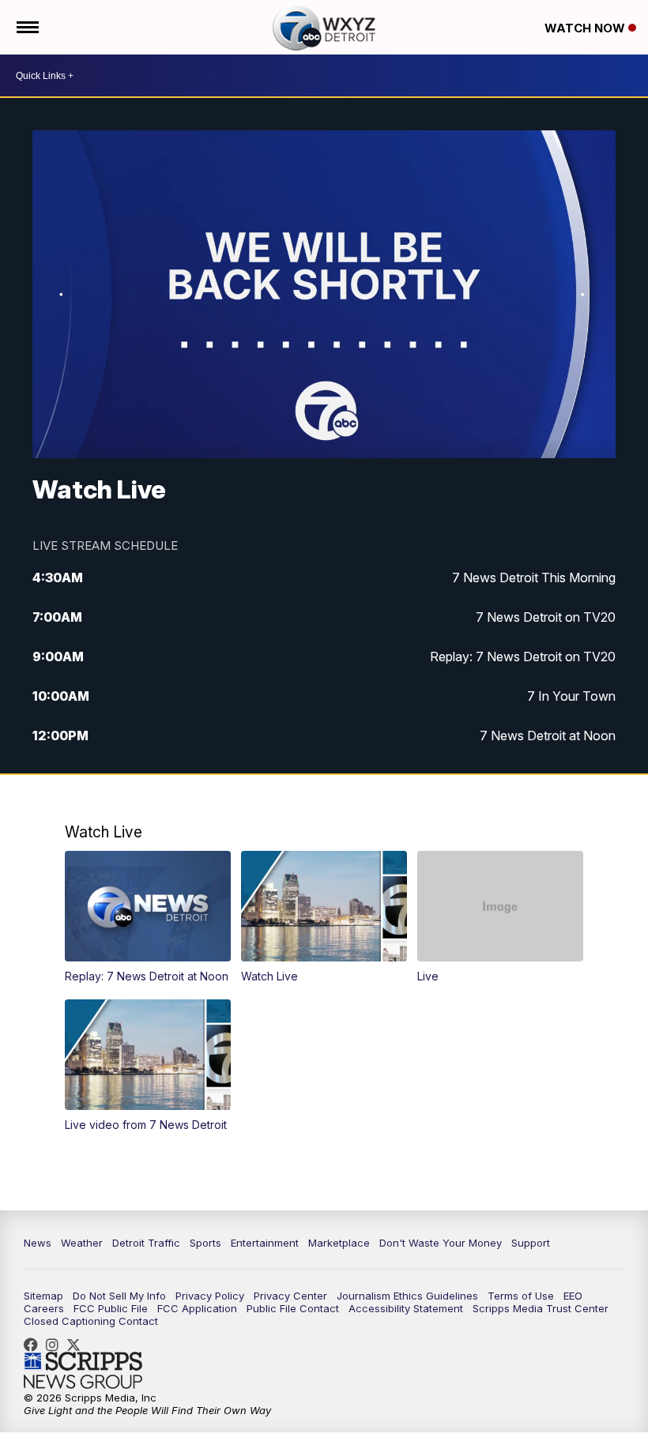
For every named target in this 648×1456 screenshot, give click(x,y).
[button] (148, 917)
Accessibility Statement (405, 1308)
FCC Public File (110, 1308)
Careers (44, 1308)
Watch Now (586, 28)
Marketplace (339, 1242)
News (37, 1242)
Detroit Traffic (146, 1242)
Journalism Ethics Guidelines (407, 1295)
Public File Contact (293, 1308)
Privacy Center (290, 1295)
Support (530, 1242)
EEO (572, 1295)
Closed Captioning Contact (91, 1321)
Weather (82, 1242)
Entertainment (265, 1242)
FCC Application (197, 1308)
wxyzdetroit (35, 1344)
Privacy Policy (209, 1295)
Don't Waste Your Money (440, 1242)
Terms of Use (521, 1295)
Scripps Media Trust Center (540, 1308)
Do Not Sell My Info (119, 1295)
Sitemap (43, 1295)
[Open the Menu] (26, 27)
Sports (205, 1242)
